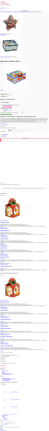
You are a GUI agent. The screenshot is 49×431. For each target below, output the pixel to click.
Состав (1, 108)
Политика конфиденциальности (7, 374)
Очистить (4, 110)
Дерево (5, 96)
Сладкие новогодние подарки (16, 11)
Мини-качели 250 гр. (4, 256)
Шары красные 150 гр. (5, 230)
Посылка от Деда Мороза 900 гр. (5, 56)
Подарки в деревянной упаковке (26, 11)
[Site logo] (5, 5)
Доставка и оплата (5, 370)
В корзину (3, 114)
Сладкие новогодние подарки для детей (8, 378)
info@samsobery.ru (6, 356)
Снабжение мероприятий (6, 379)
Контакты (5, 418)
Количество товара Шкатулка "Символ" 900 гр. (9, 112)
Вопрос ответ (6, 419)
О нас (3, 371)
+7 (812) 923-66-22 (25, 10)
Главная (1, 11)
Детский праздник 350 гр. (5, 328)
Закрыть (1, 426)
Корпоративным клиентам (6, 373)
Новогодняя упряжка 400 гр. (6, 336)
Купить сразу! (8, 114)
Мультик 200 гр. (3, 247)
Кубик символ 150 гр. (4, 222)
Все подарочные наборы (7, 11)
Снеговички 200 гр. (4, 238)
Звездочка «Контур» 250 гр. (6, 266)
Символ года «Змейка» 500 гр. (6, 345)
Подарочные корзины (14, 391)
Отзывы (3, 372)
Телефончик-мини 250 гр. (5, 319)
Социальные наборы (5, 380)
